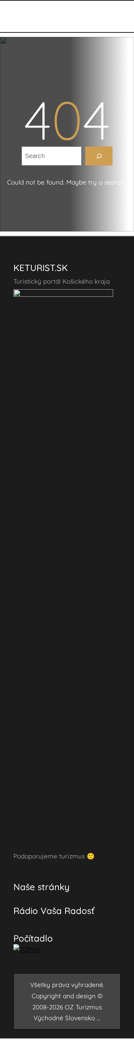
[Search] (98, 155)
